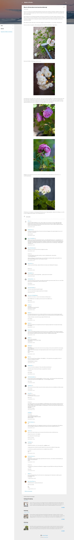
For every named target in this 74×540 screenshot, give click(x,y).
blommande (28, 216)
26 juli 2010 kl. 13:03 (31, 342)
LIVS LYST (29, 393)
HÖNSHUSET (30, 365)
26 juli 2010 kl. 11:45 (31, 320)
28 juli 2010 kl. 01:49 (31, 409)
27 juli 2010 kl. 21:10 (31, 399)
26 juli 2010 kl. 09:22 (31, 309)
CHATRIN (29, 412)
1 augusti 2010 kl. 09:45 (32, 478)
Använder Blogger (45, 535)
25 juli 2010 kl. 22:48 (31, 235)
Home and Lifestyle (31, 287)
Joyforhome (30, 385)
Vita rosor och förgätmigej (32, 295)
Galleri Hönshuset (31, 422)
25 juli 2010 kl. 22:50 (31, 245)
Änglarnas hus (30, 229)
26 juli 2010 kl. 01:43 (31, 260)
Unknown (29, 345)
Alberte (29, 473)
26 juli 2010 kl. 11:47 (31, 327)
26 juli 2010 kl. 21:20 (31, 374)
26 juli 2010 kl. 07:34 (31, 292)
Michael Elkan (46, 537)
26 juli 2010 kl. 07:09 (31, 284)
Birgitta (29, 312)
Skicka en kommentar (28, 491)
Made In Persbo (28, 2)
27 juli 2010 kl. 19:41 (31, 390)
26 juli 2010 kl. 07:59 (31, 302)
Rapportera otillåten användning (6, 31)
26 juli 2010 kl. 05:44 (31, 270)
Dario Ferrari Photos (31, 481)
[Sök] (66, 2)
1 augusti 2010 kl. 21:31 (32, 488)
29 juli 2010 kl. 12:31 (31, 427)
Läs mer (63, 507)
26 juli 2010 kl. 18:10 (31, 362)
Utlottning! (26, 510)
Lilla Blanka (30, 442)
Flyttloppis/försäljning (28, 498)
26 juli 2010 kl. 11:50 (31, 334)
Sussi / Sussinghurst (31, 238)
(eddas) (29, 337)
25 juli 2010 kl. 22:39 (31, 226)
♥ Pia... (29, 221)
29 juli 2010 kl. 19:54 (31, 439)
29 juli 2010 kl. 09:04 (31, 419)
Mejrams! (29, 330)
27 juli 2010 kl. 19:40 (31, 382)
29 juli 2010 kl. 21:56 (31, 453)
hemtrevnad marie (31, 456)
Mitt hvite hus (30, 263)
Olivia (29, 356)
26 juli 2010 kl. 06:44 (31, 276)
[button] (64, 7)
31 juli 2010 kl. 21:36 (31, 470)
